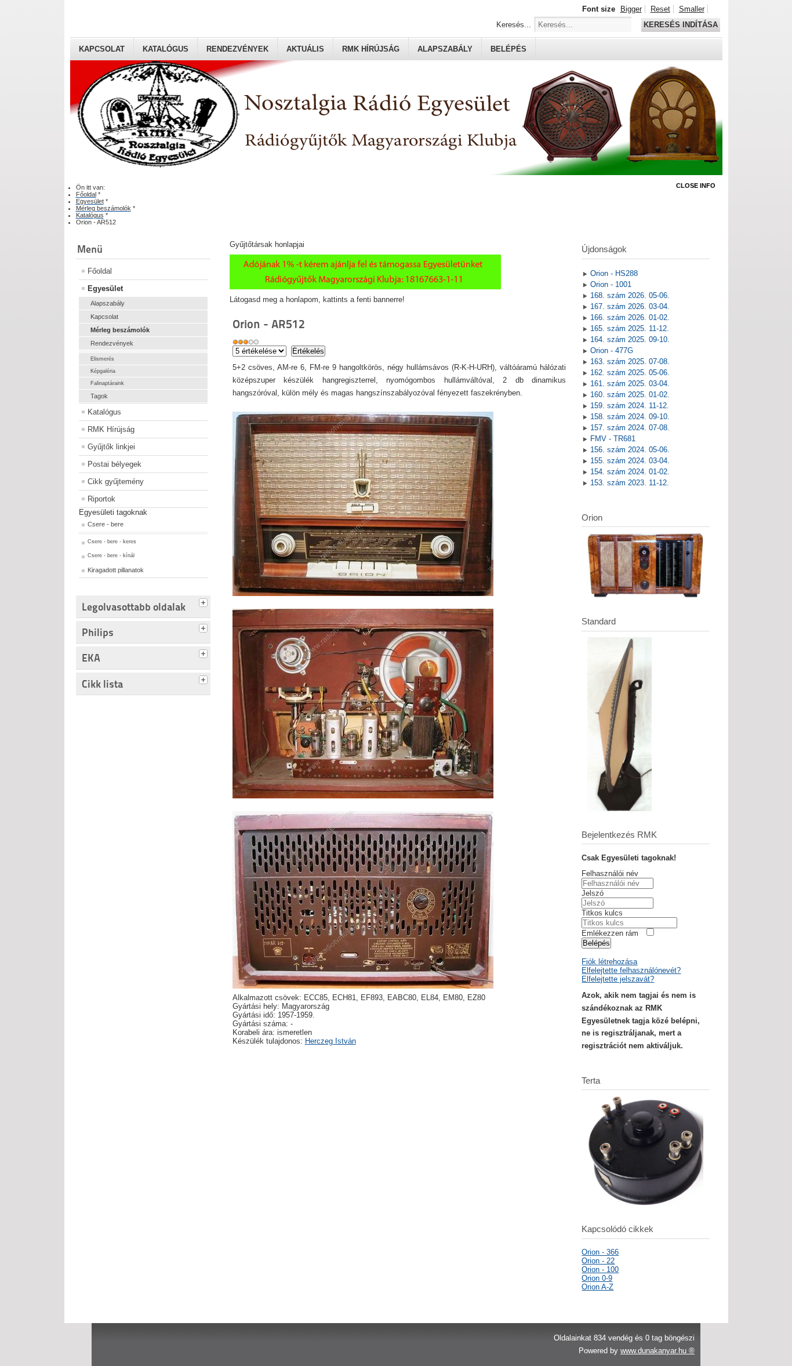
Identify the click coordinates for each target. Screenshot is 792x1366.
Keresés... (513, 24)
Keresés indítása (681, 24)
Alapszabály (445, 49)
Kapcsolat (102, 49)
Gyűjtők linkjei (111, 446)
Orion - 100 (600, 1269)
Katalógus (165, 49)
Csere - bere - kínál (111, 555)
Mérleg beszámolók (120, 329)
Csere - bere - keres (112, 541)
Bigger (631, 9)
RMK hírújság (370, 49)
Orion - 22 (598, 1260)
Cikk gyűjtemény (116, 481)
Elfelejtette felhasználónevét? (631, 970)
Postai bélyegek (114, 464)
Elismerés (102, 359)
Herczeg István (330, 1041)
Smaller (691, 9)
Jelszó (593, 893)
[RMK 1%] (365, 286)
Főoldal (100, 271)
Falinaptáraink (107, 383)
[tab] (204, 601)
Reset (660, 9)
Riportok (101, 499)
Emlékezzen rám (610, 933)
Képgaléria (102, 371)
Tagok (99, 396)
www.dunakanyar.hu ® (657, 1350)
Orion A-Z (597, 1287)
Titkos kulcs (602, 913)
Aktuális (305, 49)
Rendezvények (237, 49)
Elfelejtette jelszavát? (618, 979)
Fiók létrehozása (609, 961)
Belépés (508, 49)
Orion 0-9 (597, 1278)
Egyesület (105, 288)
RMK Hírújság (111, 429)
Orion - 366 (600, 1252)
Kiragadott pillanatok (116, 569)
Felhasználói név (610, 873)
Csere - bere (105, 524)
